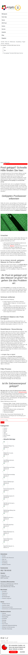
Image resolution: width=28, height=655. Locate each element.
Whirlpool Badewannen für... (9, 531)
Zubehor (5, 428)
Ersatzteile (4, 618)
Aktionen (5, 433)
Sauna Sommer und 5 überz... (9, 467)
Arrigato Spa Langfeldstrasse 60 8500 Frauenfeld (5, 577)
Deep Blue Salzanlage (7, 628)
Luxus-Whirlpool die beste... (9, 460)
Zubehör (4, 32)
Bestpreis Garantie (6, 564)
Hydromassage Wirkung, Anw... (9, 510)
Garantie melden (6, 605)
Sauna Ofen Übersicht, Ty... (8, 546)
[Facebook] (1, 638)
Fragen (23, 41)
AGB (7, 640)
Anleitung (7, 43)
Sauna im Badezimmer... (8, 539)
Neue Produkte (6, 435)
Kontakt (2, 41)
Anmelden (4, 591)
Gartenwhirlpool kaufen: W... (9, 496)
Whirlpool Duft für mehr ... (8, 453)
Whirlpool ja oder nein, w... (8, 517)
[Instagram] (6, 638)
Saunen (5, 429)
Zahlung (4, 613)
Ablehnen (22, 651)
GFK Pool (4, 23)
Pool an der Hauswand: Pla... (9, 488)
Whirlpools (4, 14)
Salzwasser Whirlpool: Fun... (9, 445)
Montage (4, 622)
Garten (3, 26)
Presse (2, 43)
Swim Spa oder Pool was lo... (9, 503)
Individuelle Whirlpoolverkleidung (9, 625)
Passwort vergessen (6, 598)
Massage (4, 620)
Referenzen (12, 41)
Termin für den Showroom (8, 557)
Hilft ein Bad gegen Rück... (8, 524)
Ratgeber (4, 38)
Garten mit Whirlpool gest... (8, 481)
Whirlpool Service (6, 603)
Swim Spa (4, 17)
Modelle (5, 431)
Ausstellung (18, 41)
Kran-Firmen (5, 623)
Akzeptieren (13, 651)
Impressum (3, 640)
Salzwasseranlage (23, 392)
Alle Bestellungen (6, 596)
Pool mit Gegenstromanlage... (9, 474)
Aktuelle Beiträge (9, 439)
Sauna (3, 20)
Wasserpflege (5, 616)
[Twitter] (3, 638)
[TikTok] (7, 638)
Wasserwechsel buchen (7, 607)
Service (3, 29)
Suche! (2, 422)
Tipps (4, 50)
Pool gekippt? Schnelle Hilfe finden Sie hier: (13, 53)
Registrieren (5, 593)
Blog (3, 35)
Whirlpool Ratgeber (6, 615)
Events (5, 436)
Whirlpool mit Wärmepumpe (8, 627)
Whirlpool (12, 245)
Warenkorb (4, 594)
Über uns (7, 41)
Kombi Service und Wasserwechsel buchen (12, 608)
